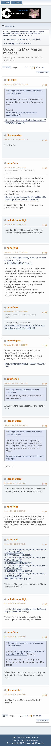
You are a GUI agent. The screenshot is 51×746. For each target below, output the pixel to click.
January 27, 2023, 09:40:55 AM (15, 603)
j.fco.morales (14, 135)
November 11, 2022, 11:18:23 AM (16, 345)
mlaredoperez (14, 340)
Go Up (5, 716)
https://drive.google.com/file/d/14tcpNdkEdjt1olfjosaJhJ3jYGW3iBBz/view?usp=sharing (25, 198)
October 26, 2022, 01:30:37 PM (15, 167)
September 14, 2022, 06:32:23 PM (16, 84)
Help (14, 737)
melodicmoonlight (17, 220)
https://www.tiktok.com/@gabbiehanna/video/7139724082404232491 (25, 121)
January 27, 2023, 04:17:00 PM (15, 694)
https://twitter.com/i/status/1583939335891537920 (25, 365)
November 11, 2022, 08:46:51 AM (16, 312)
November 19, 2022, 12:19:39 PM (16, 383)
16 (43, 67)
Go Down (6, 67)
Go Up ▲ (35, 737)
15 (40, 67)
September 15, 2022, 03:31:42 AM (16, 140)
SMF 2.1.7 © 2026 (19, 740)
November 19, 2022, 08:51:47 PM (16, 425)
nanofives (12, 163)
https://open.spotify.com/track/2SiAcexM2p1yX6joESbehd (25, 653)
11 (27, 67)
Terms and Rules (24, 737)
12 (29, 67)
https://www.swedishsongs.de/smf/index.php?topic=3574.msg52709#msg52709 (24, 326)
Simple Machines (32, 740)
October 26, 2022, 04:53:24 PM (15, 224)
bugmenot (13, 378)
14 (37, 67)
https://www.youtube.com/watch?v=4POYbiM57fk (21, 114)
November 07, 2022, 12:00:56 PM (16, 252)
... (24, 67)
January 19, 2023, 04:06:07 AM (15, 511)
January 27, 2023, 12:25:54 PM (15, 636)
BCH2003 (11, 80)
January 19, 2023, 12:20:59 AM (15, 483)
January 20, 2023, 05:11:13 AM (15, 544)
